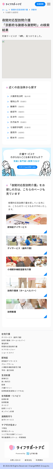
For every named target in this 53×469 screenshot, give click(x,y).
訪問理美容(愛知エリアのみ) (13, 391)
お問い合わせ (15, 460)
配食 (3, 385)
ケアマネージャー (8, 350)
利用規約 (39, 460)
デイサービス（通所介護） (12, 337)
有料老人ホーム (8, 431)
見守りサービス (8, 420)
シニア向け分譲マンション (12, 434)
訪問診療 (5, 399)
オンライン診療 (8, 411)
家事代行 (5, 379)
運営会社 (28, 460)
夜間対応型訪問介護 (9, 347)
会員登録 (40, 4)
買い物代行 (6, 382)
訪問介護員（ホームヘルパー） (14, 340)
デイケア (5, 405)
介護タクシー (7, 388)
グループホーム (8, 364)
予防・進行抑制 (8, 370)
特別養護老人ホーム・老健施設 (14, 437)
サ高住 (4, 428)
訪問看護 (5, 402)
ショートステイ (8, 353)
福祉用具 (5, 343)
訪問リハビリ (7, 408)
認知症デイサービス (9, 361)
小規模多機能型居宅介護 (11, 367)
